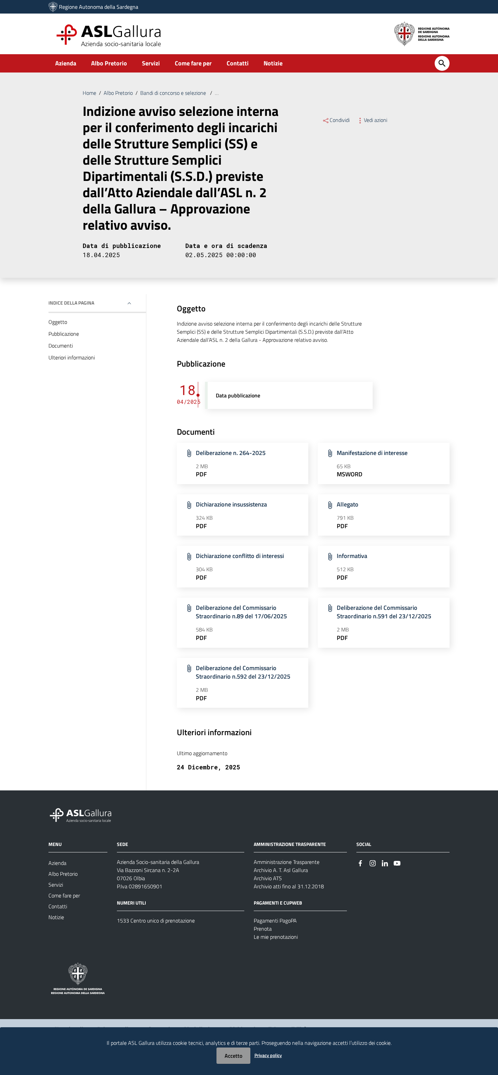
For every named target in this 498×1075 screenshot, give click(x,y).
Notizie (273, 63)
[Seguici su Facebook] (360, 862)
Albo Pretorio (109, 63)
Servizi (151, 63)
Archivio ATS (268, 878)
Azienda (65, 63)
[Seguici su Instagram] (373, 862)
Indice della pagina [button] (71, 302)
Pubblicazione (63, 334)
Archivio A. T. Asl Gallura (281, 870)
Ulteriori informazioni (71, 357)
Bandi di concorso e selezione (173, 93)
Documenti (60, 346)
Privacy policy (268, 1055)
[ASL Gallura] (53, 7)
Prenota (263, 929)
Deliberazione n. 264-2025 (231, 452)
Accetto (233, 1056)
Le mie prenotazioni (276, 937)
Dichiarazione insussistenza (231, 504)
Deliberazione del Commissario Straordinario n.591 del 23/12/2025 (384, 612)
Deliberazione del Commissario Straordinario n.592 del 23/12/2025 (243, 672)
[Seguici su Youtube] (397, 862)
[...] (83, 814)
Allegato (347, 504)
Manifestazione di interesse (372, 452)
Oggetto (57, 322)
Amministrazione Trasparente (286, 862)
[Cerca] (442, 63)
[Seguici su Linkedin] (385, 862)
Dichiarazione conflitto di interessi (240, 555)
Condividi (340, 120)
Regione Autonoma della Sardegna (98, 7)
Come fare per (193, 63)
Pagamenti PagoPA (275, 920)
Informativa (352, 555)
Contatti (238, 63)
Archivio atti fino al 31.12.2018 (289, 886)
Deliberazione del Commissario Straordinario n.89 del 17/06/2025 (241, 612)
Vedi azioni (375, 120)
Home (89, 93)
